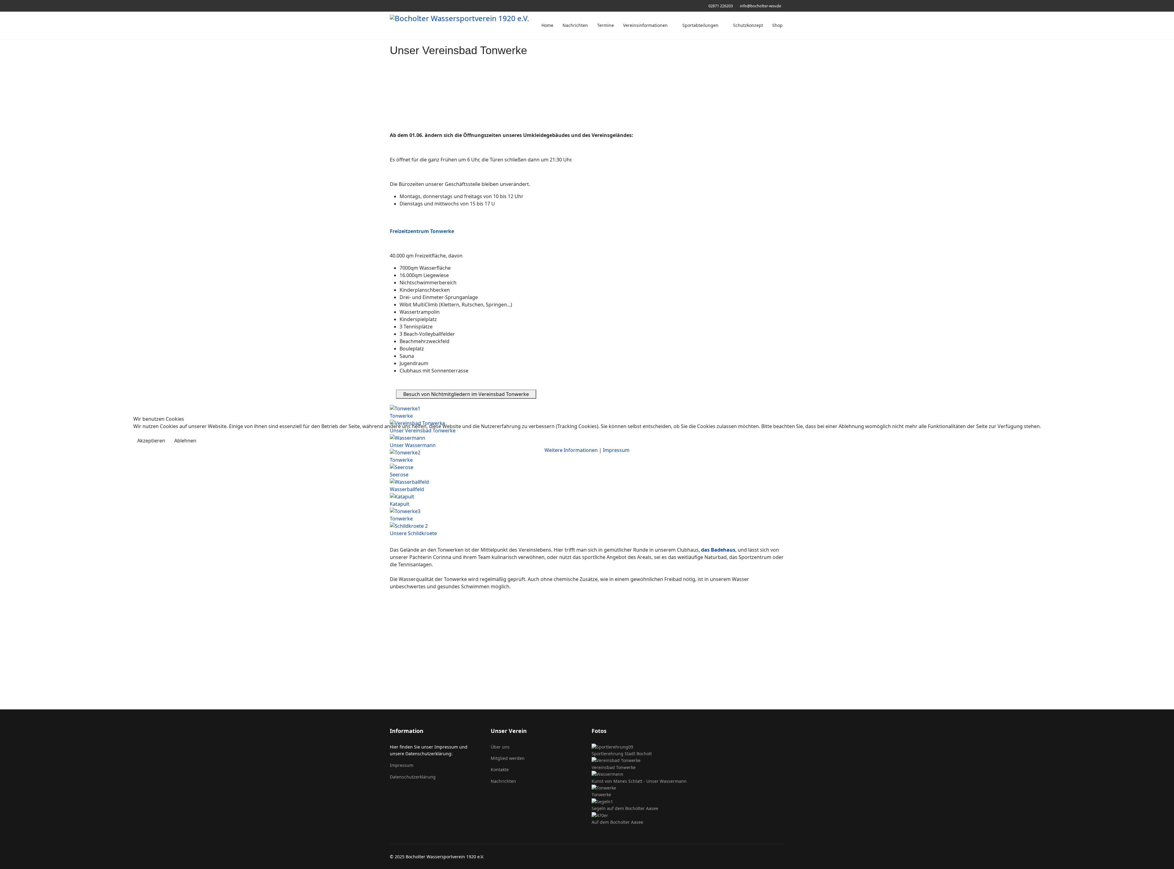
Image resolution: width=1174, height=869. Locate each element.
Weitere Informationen (571, 450)
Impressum (616, 450)
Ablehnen (185, 440)
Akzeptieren (151, 440)
